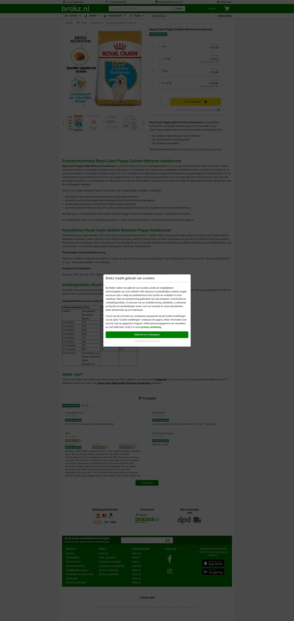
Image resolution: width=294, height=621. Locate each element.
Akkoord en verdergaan (147, 334)
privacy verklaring (151, 327)
